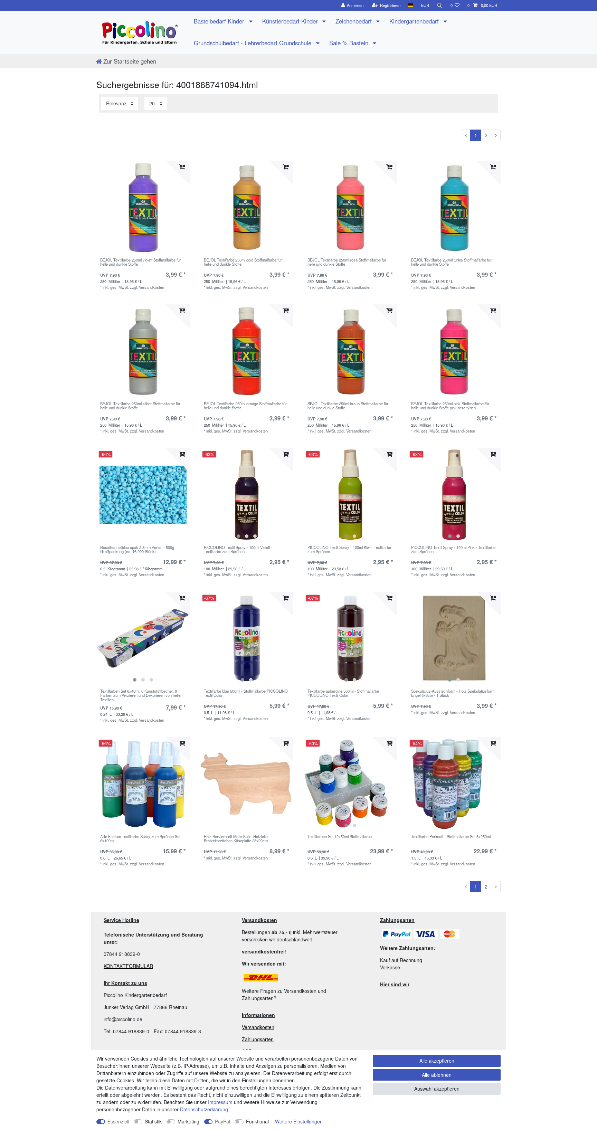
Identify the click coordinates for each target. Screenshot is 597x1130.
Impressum (220, 1102)
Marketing (188, 1121)
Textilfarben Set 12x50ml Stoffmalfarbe (339, 836)
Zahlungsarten (258, 1039)
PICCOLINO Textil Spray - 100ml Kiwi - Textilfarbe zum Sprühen (349, 549)
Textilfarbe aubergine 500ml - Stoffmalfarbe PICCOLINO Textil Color (343, 693)
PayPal (222, 1121)
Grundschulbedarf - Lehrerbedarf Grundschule (253, 43)
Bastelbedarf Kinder (220, 21)
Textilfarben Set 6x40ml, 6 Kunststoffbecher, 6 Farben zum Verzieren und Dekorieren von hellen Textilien (141, 695)
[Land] (410, 5)
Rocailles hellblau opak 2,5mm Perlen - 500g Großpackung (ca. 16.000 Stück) (137, 549)
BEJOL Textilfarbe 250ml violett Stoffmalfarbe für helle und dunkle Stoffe (140, 262)
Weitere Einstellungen (299, 1121)
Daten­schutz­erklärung (204, 1109)
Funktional (257, 1121)
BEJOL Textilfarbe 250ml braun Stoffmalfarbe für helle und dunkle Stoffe (347, 405)
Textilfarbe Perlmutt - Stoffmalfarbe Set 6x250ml (451, 836)
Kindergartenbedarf (414, 21)
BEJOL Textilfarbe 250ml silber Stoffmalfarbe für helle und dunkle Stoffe (140, 405)
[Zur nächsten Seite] (496, 135)
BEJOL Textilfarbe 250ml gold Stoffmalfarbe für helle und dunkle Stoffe (243, 262)
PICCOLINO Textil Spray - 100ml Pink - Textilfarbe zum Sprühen (453, 549)
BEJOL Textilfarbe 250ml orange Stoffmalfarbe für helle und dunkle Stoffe (245, 405)
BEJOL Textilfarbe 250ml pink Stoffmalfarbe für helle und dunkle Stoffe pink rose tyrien (450, 405)
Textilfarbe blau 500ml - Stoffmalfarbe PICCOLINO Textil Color (246, 693)
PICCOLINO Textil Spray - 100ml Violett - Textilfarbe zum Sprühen (238, 549)
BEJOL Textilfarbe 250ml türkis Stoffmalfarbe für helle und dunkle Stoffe (451, 262)
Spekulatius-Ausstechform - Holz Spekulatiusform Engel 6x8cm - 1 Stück (452, 693)
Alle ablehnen (437, 1074)
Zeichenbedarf (354, 21)
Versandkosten (258, 1027)
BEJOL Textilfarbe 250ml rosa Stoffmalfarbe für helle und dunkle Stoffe (346, 262)
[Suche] (440, 5)
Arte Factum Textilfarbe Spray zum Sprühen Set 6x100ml (140, 838)
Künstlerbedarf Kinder (291, 21)
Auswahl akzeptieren (436, 1088)
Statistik (153, 1121)
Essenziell (118, 1121)
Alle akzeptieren (436, 1060)
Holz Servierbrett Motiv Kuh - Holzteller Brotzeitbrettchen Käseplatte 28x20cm (236, 838)
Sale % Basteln (349, 43)
